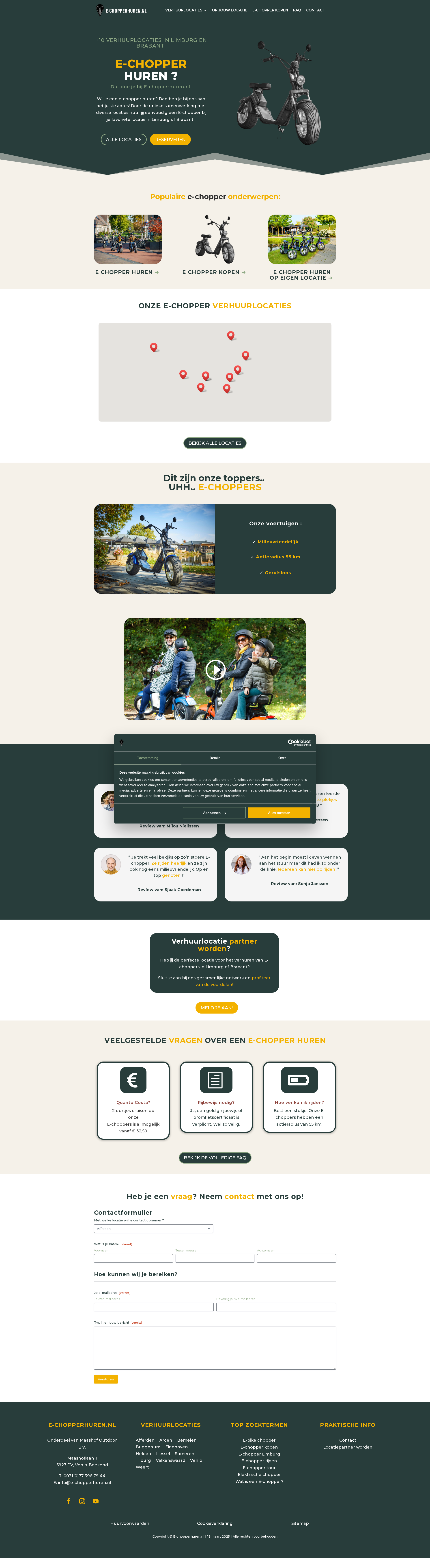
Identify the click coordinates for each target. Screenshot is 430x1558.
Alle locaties (124, 139)
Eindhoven (176, 1447)
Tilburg (143, 1461)
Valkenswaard (170, 1461)
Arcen (165, 1441)
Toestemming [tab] (147, 757)
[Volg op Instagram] (82, 1501)
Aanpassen (212, 813)
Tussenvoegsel (186, 1250)
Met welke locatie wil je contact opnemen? (129, 1220)
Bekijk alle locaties (215, 443)
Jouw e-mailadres (107, 1299)
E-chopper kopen (270, 10)
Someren (184, 1454)
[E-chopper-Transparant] (279, 145)
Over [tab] (282, 757)
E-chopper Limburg (259, 1454)
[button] (247, 356)
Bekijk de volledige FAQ (215, 1157)
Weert (142, 1468)
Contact (315, 10)
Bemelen (187, 1441)
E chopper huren (127, 272)
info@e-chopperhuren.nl (84, 1482)
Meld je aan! (217, 1007)
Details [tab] (215, 757)
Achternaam (266, 1250)
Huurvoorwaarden (129, 1523)
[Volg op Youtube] (95, 1501)
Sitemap (300, 1523)
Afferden (145, 1441)
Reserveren (170, 139)
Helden (143, 1454)
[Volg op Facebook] (69, 1501)
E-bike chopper (259, 1440)
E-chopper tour (259, 1467)
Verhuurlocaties (183, 10)
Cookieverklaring (215, 1523)
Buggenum (148, 1447)
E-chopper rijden (259, 1460)
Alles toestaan (279, 813)
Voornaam (101, 1250)
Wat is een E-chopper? (259, 1481)
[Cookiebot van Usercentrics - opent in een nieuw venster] (291, 743)
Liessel (163, 1454)
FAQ (297, 10)
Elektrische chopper (259, 1474)
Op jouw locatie (229, 10)
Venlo (196, 1461)
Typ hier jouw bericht (118, 1323)
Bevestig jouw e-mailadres (235, 1299)
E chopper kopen (211, 272)
